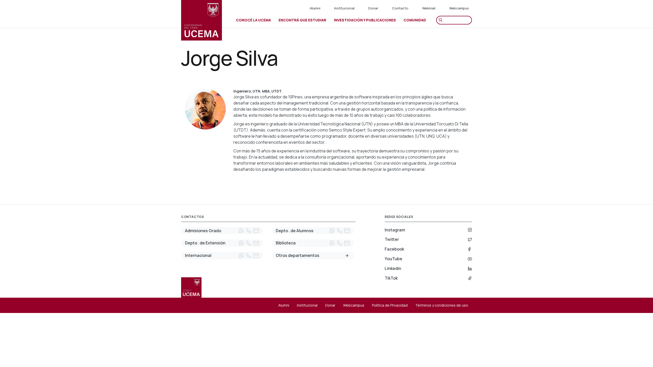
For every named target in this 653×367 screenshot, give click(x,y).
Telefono (249, 230)
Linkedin (393, 268)
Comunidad (415, 20)
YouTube (393, 258)
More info (347, 255)
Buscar (442, 20)
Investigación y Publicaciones (365, 20)
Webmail (428, 8)
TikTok (391, 278)
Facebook (394, 249)
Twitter (392, 239)
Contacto (400, 8)
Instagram (395, 230)
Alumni (315, 8)
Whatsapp (241, 230)
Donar (373, 8)
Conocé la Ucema (253, 20)
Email (256, 230)
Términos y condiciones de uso (441, 305)
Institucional (344, 8)
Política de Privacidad (390, 305)
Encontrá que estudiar (302, 20)
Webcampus (459, 8)
